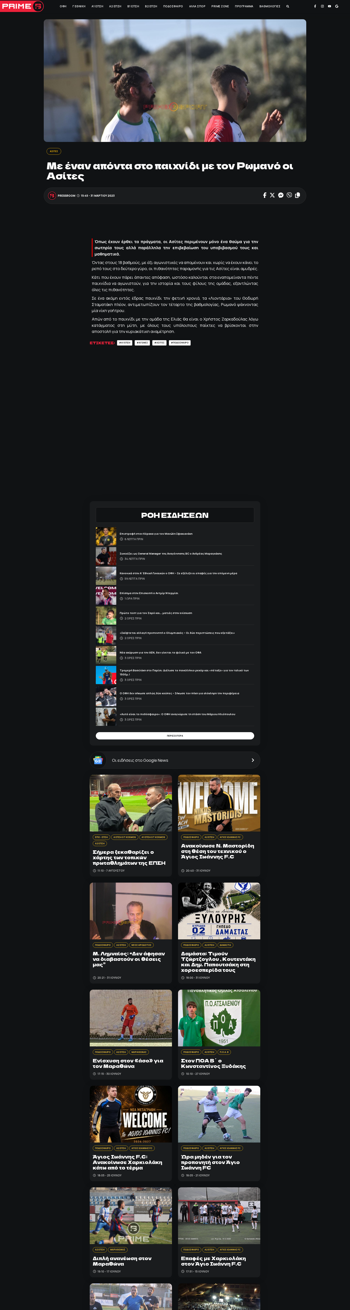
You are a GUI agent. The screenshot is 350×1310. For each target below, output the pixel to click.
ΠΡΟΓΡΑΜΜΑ (244, 6)
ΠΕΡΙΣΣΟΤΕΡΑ (175, 738)
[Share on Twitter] (272, 196)
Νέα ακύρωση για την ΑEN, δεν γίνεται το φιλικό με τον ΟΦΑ (169, 653)
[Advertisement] (175, 223)
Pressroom (67, 196)
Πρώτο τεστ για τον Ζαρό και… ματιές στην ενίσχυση (163, 614)
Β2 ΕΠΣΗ (151, 6)
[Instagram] (322, 6)
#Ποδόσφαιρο (190, 344)
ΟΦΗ (62, 6)
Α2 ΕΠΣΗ (115, 6)
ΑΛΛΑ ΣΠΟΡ (197, 6)
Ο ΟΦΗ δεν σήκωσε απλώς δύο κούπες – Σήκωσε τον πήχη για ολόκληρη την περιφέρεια (182, 694)
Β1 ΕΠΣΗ (133, 6)
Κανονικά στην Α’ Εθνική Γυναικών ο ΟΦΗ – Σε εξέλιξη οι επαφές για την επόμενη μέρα (186, 574)
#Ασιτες (166, 344)
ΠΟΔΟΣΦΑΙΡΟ (173, 6)
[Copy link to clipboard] (297, 196)
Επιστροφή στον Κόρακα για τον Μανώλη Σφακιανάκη (164, 534)
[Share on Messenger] (281, 196)
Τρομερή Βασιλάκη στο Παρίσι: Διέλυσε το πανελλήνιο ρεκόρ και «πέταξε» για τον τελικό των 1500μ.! (185, 673)
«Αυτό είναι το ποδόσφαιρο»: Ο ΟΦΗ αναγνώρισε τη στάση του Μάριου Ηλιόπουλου (179, 715)
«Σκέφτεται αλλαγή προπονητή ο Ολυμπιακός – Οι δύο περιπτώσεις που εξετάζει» (180, 634)
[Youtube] (329, 6)
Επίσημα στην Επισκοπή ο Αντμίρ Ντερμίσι (154, 594)
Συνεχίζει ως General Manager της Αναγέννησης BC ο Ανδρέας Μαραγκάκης (182, 554)
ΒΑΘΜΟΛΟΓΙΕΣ (269, 6)
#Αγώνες (146, 344)
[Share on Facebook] (265, 196)
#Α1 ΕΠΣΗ (126, 344)
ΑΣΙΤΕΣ (55, 151)
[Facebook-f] (315, 6)
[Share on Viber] (289, 196)
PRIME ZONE (219, 6)
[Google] (336, 6)
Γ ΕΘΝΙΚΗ (78, 6)
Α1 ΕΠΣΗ (97, 6)
